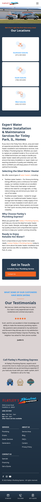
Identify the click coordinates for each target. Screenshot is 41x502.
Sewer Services (7, 439)
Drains (4, 435)
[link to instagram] (7, 476)
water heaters (25, 175)
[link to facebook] (3, 476)
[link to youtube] (10, 476)
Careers (25, 443)
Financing (5, 462)
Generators (6, 443)
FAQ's (24, 439)
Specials (5, 459)
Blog (23, 435)
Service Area (26, 431)
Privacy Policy (27, 447)
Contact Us (12, 274)
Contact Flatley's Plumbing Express (19, 243)
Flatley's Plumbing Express (28, 221)
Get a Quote (6, 466)
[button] (35, 3)
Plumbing (5, 431)
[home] (10, 3)
